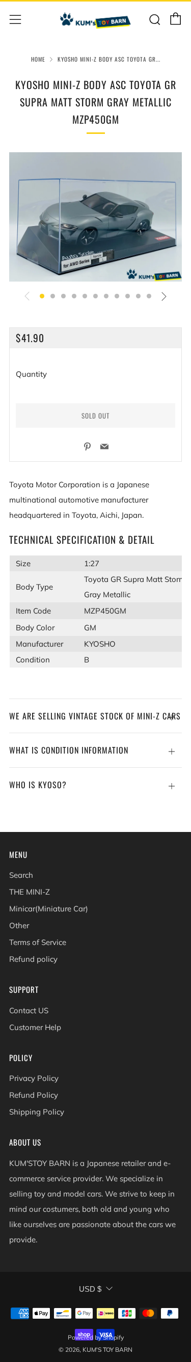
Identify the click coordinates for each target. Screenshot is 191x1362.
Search (21, 875)
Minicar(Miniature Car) (48, 908)
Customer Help (35, 1027)
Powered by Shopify (96, 1337)
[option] (95, 217)
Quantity (31, 374)
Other (19, 925)
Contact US (28, 1010)
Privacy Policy (34, 1078)
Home (38, 59)
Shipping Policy (36, 1112)
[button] (42, 296)
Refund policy (33, 959)
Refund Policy (33, 1095)
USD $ (90, 1289)
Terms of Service (37, 942)
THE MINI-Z (29, 892)
